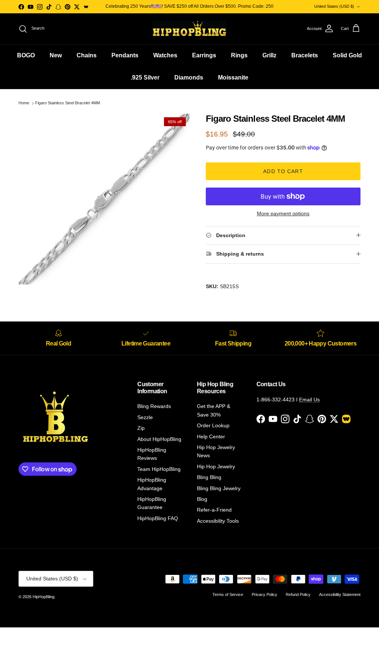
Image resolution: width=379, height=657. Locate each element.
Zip (141, 428)
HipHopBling (43, 596)
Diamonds (188, 77)
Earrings (204, 55)
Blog (202, 499)
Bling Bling (209, 477)
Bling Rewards (154, 406)
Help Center (211, 436)
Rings (239, 55)
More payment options (283, 213)
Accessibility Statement (339, 594)
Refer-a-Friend (214, 510)
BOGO (26, 55)
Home (24, 103)
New (56, 55)
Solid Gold (347, 55)
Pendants (124, 55)
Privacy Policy (264, 594)
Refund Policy (298, 594)
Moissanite (233, 77)
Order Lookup (213, 425)
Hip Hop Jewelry (216, 466)
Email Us (309, 399)
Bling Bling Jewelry (219, 488)
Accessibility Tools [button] (218, 521)
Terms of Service (227, 594)
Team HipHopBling (159, 469)
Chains (87, 55)
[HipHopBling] (189, 29)
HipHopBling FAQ (157, 518)
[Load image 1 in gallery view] (104, 199)
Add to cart (283, 171)
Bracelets (304, 55)
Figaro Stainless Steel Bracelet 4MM (67, 103)
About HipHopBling (159, 439)
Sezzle (145, 417)
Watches (165, 55)
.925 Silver (145, 77)
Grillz (269, 55)
